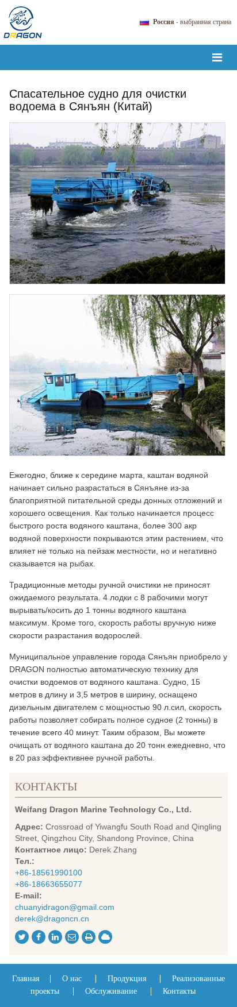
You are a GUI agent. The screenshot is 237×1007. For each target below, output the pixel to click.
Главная (26, 979)
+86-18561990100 (48, 872)
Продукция (128, 979)
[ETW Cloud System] (105, 937)
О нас (73, 979)
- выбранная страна (192, 22)
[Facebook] (38, 937)
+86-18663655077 (48, 884)
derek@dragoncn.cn (52, 918)
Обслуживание (111, 991)
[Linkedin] (55, 937)
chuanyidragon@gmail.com (64, 907)
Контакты (46, 787)
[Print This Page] (88, 937)
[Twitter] (22, 937)
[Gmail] (72, 937)
